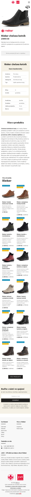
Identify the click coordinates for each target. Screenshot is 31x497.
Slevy (2, 436)
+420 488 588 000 (9, 446)
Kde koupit (20, 428)
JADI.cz (17, 482)
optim (18, 493)
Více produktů (15, 377)
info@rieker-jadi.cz (9, 448)
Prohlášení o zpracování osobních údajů (15, 486)
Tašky (2, 432)
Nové (2, 434)
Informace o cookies (15, 488)
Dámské (3, 426)
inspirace (19, 426)
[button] (28, 16)
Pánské (3, 428)
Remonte (4, 430)
